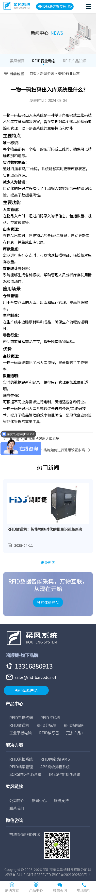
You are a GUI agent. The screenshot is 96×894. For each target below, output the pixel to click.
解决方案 (14, 745)
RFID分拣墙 (46, 725)
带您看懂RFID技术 (24, 834)
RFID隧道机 (19, 725)
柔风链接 (14, 786)
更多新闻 (48, 562)
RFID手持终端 (21, 717)
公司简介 (16, 800)
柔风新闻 (17, 60)
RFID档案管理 (21, 766)
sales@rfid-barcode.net (35, 677)
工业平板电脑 (20, 732)
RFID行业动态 (43, 60)
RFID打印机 (50, 717)
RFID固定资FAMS (55, 759)
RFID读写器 (49, 732)
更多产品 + (75, 732)
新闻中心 (39, 800)
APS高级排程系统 (55, 766)
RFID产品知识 (74, 60)
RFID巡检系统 (21, 759)
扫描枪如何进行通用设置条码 (62, 450)
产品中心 (14, 703)
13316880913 (34, 665)
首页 (33, 73)
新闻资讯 (47, 73)
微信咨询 (14, 820)
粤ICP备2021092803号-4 (71, 874)
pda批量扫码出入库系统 (41, 439)
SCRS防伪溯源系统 (25, 774)
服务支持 (61, 800)
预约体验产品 (48, 602)
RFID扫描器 (73, 725)
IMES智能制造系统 (64, 774)
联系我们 (16, 808)
